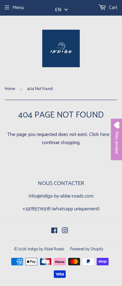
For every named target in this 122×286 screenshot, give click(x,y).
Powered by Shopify (86, 249)
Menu (18, 7)
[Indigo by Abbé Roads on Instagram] (65, 231)
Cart (112, 7)
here (104, 134)
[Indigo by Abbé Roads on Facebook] (54, 231)
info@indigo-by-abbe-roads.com (61, 196)
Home (10, 89)
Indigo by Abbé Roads (46, 249)
